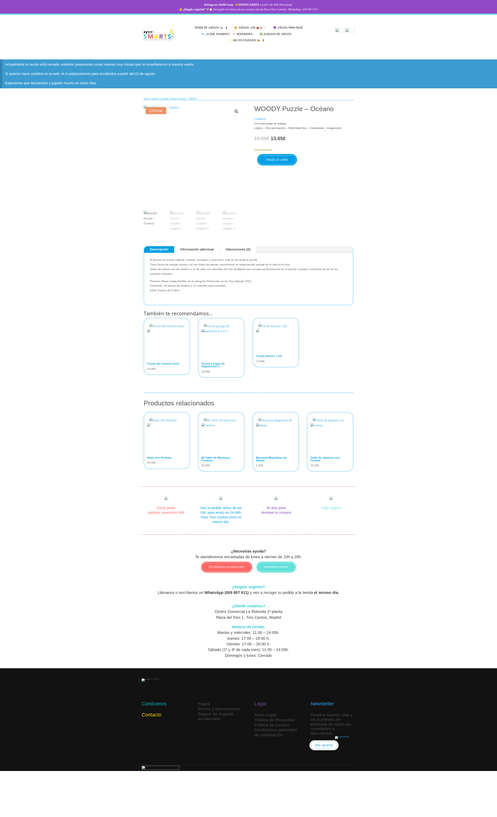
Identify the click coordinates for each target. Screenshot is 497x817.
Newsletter (322, 703)
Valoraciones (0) (238, 249)
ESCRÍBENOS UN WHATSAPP (227, 567)
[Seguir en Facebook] (164, 727)
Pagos (204, 703)
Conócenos (154, 703)
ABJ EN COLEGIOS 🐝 (246, 40)
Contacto (151, 714)
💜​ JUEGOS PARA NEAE (288, 27)
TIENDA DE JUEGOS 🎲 (208, 27)
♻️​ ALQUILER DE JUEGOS (275, 34)
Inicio (146, 99)
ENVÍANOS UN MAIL (276, 567)
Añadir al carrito (277, 159)
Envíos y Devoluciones (219, 709)
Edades (155, 99)
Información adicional (197, 249)
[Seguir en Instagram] (145, 727)
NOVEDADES (245, 34)
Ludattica (260, 118)
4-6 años (164, 99)
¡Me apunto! (324, 745)
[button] (236, 111)
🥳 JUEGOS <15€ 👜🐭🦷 (250, 27)
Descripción (159, 249)
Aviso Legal (265, 715)
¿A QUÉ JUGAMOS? (218, 34)
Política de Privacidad (274, 720)
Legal (260, 703)
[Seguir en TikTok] (155, 727)
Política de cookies (271, 725)
